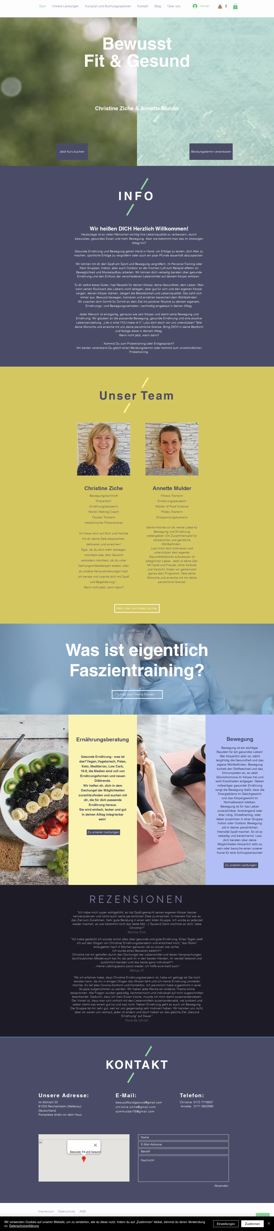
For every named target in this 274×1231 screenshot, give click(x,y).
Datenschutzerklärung (24, 1226)
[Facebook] (226, 6)
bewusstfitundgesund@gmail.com (139, 1102)
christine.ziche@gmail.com (136, 1107)
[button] (235, 6)
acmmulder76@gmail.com (135, 1111)
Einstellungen (226, 1224)
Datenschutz (66, 1211)
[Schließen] (268, 1224)
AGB (82, 1211)
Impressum (46, 1211)
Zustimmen (252, 1224)
